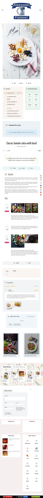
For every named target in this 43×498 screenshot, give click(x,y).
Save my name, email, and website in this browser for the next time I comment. (20, 408)
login (15, 132)
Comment (17, 263)
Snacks (27, 481)
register (18, 132)
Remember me (22, 320)
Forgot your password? (30, 316)
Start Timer (25, 496)
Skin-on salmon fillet (11, 101)
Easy (27, 451)
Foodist (29, 263)
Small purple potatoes (11, 104)
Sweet (27, 488)
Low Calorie (27, 466)
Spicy (36, 481)
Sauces (27, 473)
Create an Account (17, 324)
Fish (27, 458)
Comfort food (27, 443)
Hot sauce (36, 458)
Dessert (36, 443)
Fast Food (36, 451)
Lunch (36, 466)
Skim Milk (8, 99)
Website (6, 407)
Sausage (36, 473)
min (21, 496)
